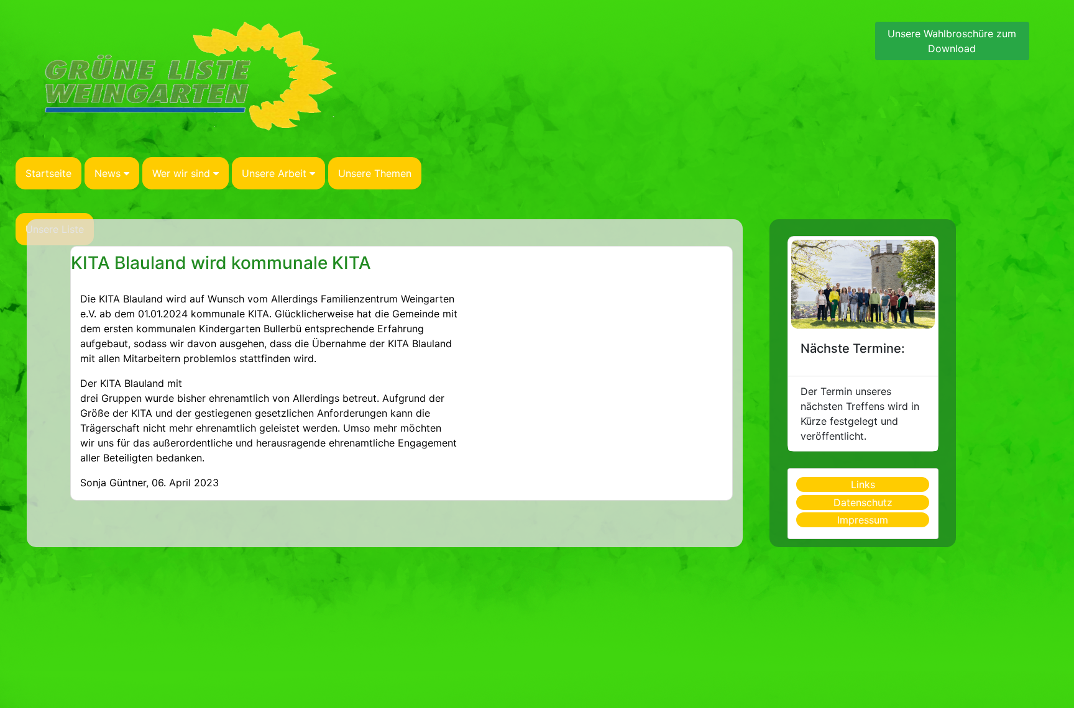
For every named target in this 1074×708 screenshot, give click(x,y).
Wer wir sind (181, 173)
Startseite (48, 173)
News (107, 173)
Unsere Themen (374, 173)
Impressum (862, 520)
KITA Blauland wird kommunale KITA (221, 262)
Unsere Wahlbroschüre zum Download (952, 41)
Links (863, 484)
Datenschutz (863, 502)
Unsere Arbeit (274, 173)
